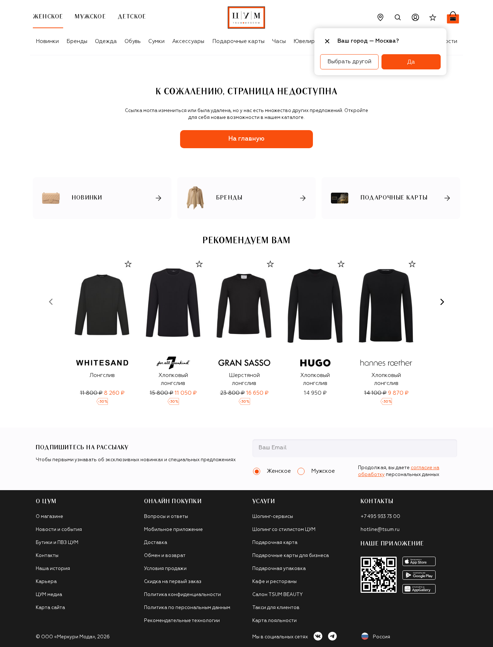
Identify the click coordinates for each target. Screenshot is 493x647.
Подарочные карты (238, 41)
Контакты (47, 555)
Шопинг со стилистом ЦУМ (283, 529)
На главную (246, 139)
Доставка (155, 542)
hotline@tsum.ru (380, 529)
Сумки (156, 41)
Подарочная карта (274, 542)
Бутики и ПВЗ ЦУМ (57, 542)
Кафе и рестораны (274, 581)
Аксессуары (188, 41)
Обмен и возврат (165, 555)
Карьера (46, 581)
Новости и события (59, 529)
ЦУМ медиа (49, 594)
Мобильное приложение (173, 529)
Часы (279, 41)
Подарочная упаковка (279, 568)
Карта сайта (50, 607)
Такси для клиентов (276, 607)
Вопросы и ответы (166, 516)
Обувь (133, 41)
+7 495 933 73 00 (380, 516)
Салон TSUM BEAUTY (277, 594)
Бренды (76, 41)
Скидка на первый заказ (172, 581)
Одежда (106, 41)
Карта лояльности (274, 620)
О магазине (49, 516)
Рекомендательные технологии (182, 620)
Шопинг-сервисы (272, 516)
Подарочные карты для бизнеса (290, 555)
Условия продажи (165, 568)
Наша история (53, 568)
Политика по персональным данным (187, 607)
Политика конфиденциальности (182, 594)
